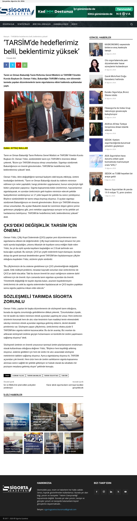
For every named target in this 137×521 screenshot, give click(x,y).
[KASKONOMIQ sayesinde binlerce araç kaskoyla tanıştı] (96, 49)
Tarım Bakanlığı (34, 376)
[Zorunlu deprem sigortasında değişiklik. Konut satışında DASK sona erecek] (73, 443)
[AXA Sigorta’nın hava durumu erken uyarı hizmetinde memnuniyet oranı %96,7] (96, 161)
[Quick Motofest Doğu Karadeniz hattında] (96, 81)
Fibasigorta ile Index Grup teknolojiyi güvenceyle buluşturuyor (117, 111)
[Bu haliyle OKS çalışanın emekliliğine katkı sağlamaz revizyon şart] (33, 443)
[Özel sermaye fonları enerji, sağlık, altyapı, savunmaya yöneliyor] (16, 417)
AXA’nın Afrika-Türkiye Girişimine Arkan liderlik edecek (116, 127)
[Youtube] (125, 492)
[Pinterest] (18, 65)
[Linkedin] (111, 492)
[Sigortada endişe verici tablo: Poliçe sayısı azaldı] (70, 417)
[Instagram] (103, 491)
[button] (131, 24)
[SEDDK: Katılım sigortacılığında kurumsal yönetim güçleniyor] (96, 145)
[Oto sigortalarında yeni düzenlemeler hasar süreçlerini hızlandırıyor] (96, 65)
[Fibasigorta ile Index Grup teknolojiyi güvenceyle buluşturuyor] (96, 113)
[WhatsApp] (24, 65)
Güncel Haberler (52, 440)
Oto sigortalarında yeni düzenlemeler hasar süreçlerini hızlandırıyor (116, 63)
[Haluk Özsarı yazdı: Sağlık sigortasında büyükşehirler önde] (13, 443)
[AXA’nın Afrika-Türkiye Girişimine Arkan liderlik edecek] (96, 129)
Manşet (6, 36)
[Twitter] (12, 65)
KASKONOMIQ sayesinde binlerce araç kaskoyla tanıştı (117, 47)
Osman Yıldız (18, 376)
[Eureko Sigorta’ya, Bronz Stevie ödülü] (96, 97)
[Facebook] (6, 65)
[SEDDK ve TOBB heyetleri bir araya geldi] (96, 178)
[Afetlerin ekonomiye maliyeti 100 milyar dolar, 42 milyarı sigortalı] (43, 417)
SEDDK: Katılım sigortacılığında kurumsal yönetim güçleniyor (117, 142)
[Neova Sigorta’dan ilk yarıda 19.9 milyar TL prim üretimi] (96, 194)
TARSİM (64, 376)
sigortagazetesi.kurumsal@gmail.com (60, 509)
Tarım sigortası (51, 376)
